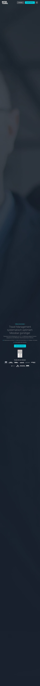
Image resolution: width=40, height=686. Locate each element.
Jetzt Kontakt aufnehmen (20, 345)
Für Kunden (20, 2)
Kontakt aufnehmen (29, 2)
